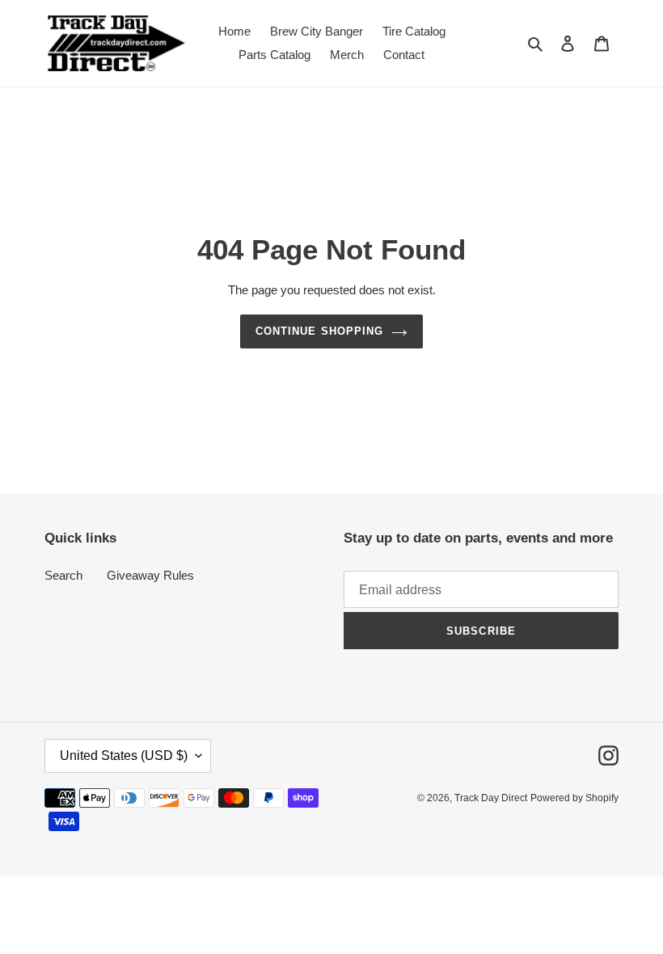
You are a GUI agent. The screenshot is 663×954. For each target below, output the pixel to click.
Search (63, 575)
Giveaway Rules (150, 575)
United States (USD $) (124, 755)
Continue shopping (319, 331)
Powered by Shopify (574, 798)
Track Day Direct (490, 798)
